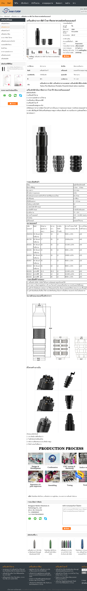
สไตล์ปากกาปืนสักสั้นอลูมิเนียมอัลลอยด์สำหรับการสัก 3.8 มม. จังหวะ (40, 579)
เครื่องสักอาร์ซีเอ (5, 34)
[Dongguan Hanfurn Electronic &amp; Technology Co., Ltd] (11, 10)
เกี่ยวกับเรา (25, 3)
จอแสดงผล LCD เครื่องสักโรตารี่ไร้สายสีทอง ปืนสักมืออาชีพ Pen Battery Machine (14, 570)
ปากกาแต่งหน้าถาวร (7, 51)
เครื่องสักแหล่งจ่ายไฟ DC (8, 41)
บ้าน (2, 3)
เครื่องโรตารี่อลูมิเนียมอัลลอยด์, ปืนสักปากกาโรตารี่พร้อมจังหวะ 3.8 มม (66, 582)
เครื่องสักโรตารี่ (5, 30)
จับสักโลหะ (4, 48)
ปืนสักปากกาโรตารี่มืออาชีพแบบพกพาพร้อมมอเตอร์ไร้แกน (66, 578)
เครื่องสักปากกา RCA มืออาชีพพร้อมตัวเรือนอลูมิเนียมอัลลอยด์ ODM (34, 552)
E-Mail (84, 580)
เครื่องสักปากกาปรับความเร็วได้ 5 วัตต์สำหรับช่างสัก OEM (66, 552)
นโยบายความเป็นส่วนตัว (14, 589)
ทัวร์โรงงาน (35, 3)
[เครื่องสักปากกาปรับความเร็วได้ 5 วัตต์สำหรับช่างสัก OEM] (66, 544)
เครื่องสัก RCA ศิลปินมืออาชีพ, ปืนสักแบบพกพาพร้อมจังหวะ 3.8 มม (40, 583)
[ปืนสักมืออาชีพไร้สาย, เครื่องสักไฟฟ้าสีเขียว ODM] (50, 544)
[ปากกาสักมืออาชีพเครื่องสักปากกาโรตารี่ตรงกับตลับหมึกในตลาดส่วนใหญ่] (3, 68)
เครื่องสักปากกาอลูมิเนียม (51, 496)
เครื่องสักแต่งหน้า (6, 55)
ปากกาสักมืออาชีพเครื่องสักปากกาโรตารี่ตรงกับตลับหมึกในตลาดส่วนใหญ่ (15, 69)
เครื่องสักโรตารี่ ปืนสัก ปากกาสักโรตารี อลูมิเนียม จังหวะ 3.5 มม (67, 574)
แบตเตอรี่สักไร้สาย (6, 44)
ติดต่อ (67, 56)
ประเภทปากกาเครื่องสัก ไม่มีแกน (68, 496)
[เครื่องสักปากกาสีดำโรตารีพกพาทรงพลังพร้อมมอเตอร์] (43, 35)
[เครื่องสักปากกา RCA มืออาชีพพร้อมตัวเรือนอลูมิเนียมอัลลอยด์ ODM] (34, 544)
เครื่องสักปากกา (15, 16)
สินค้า (9, 3)
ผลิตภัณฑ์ (7, 16)
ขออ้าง (67, 3)
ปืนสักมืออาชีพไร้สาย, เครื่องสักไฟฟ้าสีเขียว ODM (50, 552)
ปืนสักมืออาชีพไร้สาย (37, 496)
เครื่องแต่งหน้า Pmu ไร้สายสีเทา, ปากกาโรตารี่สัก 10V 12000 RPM (14, 578)
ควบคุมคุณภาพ (47, 3)
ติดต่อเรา (59, 3)
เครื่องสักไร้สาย (5, 23)
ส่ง (84, 573)
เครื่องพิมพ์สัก (4, 58)
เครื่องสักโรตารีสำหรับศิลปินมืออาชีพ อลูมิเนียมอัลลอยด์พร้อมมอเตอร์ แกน (67, 570)
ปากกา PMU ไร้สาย (6, 37)
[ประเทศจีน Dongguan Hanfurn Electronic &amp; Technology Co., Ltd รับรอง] (7, 80)
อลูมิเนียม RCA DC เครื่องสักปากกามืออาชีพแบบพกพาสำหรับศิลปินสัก (39, 570)
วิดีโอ (16, 3)
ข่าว (74, 3)
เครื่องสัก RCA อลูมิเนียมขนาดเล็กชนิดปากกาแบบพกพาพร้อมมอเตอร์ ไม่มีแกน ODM (40, 575)
